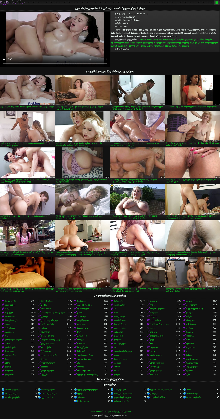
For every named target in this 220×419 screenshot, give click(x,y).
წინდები (117, 363)
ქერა (152, 305)
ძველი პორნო (47, 397)
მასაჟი (189, 355)
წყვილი (185, 46)
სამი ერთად (119, 316)
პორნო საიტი (192, 393)
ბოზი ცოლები (120, 343)
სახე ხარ (81, 351)
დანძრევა (190, 336)
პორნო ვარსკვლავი (159, 324)
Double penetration (85, 371)
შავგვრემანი (134, 46)
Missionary (153, 39)
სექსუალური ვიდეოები (87, 390)
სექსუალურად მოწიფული (53, 313)
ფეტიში (189, 371)
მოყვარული (82, 328)
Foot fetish (154, 374)
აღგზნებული (83, 320)
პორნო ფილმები (12, 397)
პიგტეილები (192, 367)
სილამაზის (172, 43)
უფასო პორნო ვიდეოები (161, 390)
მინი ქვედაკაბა (120, 359)
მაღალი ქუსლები (49, 355)
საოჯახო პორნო (157, 397)
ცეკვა (116, 355)
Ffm (151, 343)
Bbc (188, 340)
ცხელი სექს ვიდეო (122, 397)
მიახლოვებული (157, 336)
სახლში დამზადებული (51, 340)
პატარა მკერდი (84, 305)
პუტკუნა (44, 374)
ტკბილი (44, 316)
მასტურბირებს (11, 320)
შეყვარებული (147, 46)
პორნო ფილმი (48, 390)
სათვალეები (192, 363)
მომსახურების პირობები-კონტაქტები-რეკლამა (110, 411)
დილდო (117, 340)
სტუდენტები (82, 347)
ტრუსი (208, 43)
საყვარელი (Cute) (149, 43)
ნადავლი (9, 313)
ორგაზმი (9, 371)
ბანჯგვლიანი (119, 328)
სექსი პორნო (12, 2)
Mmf (115, 347)
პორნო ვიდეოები (12, 390)
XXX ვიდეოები (11, 393)
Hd (146, 39)
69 (187, 351)
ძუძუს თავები (192, 359)
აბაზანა (44, 367)
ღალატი (8, 367)
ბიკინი (44, 359)
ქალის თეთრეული (120, 46)
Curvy (7, 343)
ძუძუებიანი (176, 46)
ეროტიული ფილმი (13, 340)
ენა (78, 363)
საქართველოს (157, 363)
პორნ (188, 390)
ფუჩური (214, 43)
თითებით (81, 324)
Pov (79, 332)
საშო (116, 313)
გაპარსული (192, 39)
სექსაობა (162, 43)
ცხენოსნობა (165, 46)
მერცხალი (46, 351)
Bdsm (7, 363)
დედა (152, 340)
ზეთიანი (190, 343)
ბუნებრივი (182, 39)
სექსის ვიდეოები (121, 401)
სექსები (80, 393)
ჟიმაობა (81, 397)
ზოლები (208, 39)
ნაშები (126, 43)
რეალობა (190, 347)
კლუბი (117, 374)
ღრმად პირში (47, 324)
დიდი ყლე (9, 332)
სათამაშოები (119, 320)
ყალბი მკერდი (84, 359)
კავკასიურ (118, 336)
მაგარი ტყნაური (193, 397)
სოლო (153, 328)
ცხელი (157, 46)
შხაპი (116, 371)
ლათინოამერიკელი (123, 351)
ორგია (153, 359)
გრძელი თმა (156, 355)
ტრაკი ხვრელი (48, 363)
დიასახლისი (10, 347)
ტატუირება (10, 328)
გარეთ (44, 328)
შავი (7, 336)
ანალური (172, 39)
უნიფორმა (9, 374)
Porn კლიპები (120, 390)
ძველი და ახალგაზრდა (88, 374)
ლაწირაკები (117, 43)
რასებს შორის (47, 336)
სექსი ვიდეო (83, 401)
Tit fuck (117, 367)
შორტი (80, 340)
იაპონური (45, 332)
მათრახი (81, 343)
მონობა (80, 367)
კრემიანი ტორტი (85, 355)
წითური (153, 332)
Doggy (142, 39)
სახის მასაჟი (155, 320)
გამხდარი (118, 332)
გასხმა (201, 39)
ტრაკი (191, 43)
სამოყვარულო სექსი (123, 393)
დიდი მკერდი (120, 305)
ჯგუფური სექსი (47, 343)
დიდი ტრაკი (156, 371)
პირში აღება (135, 43)
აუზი (188, 374)
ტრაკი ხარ (199, 43)
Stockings (163, 39)
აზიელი (153, 316)
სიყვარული (182, 43)
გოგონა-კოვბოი (157, 309)
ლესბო (189, 328)
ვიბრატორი (10, 355)
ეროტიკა (154, 393)
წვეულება (9, 351)
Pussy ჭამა (46, 347)
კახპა (7, 324)
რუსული (154, 347)
